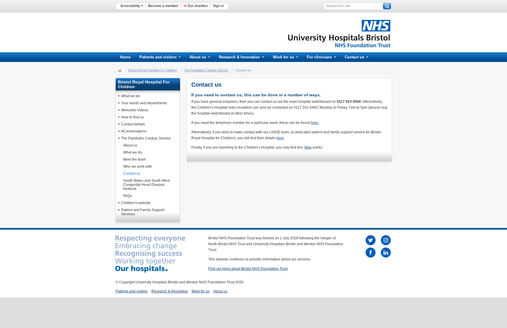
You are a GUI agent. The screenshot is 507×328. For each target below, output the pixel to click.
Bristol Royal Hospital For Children (152, 70)
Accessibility (130, 6)
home (120, 70)
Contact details (133, 124)
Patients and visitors (158, 57)
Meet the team (134, 159)
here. (315, 123)
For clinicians (319, 57)
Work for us (283, 57)
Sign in (218, 6)
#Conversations (133, 131)
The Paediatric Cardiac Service (206, 70)
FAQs (127, 196)
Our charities (197, 6)
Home (125, 57)
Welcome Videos (134, 110)
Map (308, 147)
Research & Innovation (239, 57)
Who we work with (137, 166)
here (280, 138)
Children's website (136, 203)
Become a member (163, 6)
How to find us (132, 117)
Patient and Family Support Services (142, 212)
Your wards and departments (144, 103)
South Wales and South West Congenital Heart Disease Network (146, 185)
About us (198, 57)
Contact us (354, 57)
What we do (130, 96)
